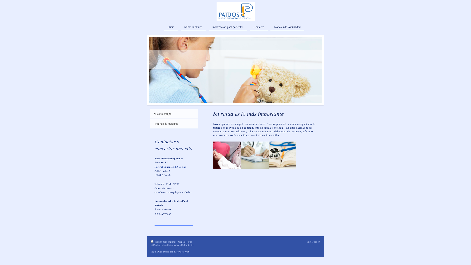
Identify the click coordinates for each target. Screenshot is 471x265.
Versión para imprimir (165, 241)
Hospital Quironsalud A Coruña (170, 166)
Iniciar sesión (313, 241)
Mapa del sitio (185, 241)
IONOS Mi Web (182, 251)
